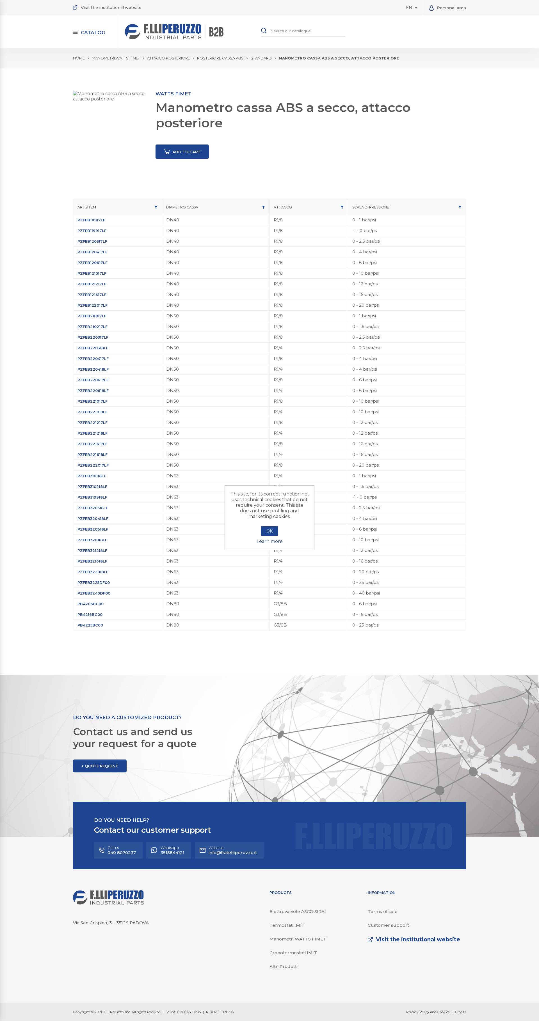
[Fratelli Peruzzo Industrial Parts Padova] (108, 903)
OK (269, 531)
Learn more (270, 541)
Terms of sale (383, 911)
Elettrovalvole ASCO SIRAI (298, 911)
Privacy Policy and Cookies (427, 1012)
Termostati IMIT (287, 925)
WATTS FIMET (173, 94)
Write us (233, 850)
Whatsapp (172, 850)
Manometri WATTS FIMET (298, 939)
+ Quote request (99, 766)
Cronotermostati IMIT (293, 952)
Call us (122, 850)
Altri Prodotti (284, 966)
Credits (460, 1012)
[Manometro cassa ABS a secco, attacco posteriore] (110, 128)
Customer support (388, 925)
